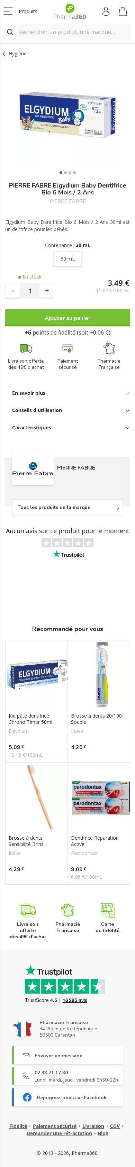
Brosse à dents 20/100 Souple (96, 719)
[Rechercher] (10, 31)
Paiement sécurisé (54, 1126)
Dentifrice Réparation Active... (95, 841)
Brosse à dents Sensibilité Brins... (28, 841)
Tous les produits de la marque (54, 507)
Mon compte (106, 11)
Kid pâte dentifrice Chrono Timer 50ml (30, 719)
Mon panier (123, 11)
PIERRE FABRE (68, 201)
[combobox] (67, 31)
